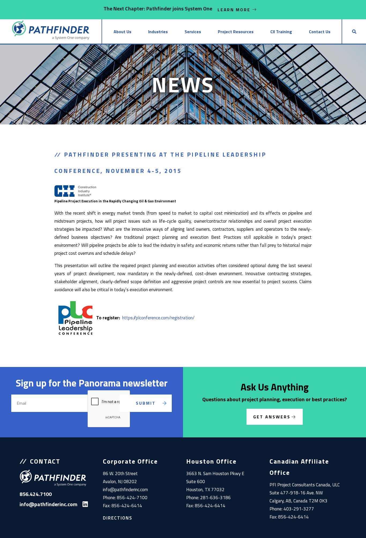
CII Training (281, 31)
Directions (117, 517)
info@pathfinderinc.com (125, 489)
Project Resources (235, 31)
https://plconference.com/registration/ (158, 317)
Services (193, 31)
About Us (122, 31)
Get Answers (271, 417)
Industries (158, 31)
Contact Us (319, 31)
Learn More (235, 9)
